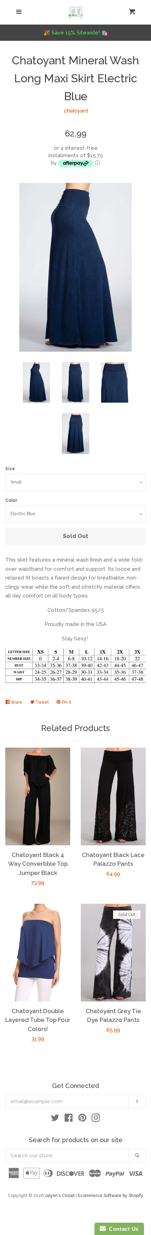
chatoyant (76, 111)
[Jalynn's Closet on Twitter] (55, 1119)
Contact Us (122, 1229)
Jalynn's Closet (60, 1195)
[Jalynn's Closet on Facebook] (68, 1119)
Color (11, 500)
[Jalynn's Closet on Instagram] (96, 1119)
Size (10, 468)
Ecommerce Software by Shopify (110, 1195)
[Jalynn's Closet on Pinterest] (82, 1119)
